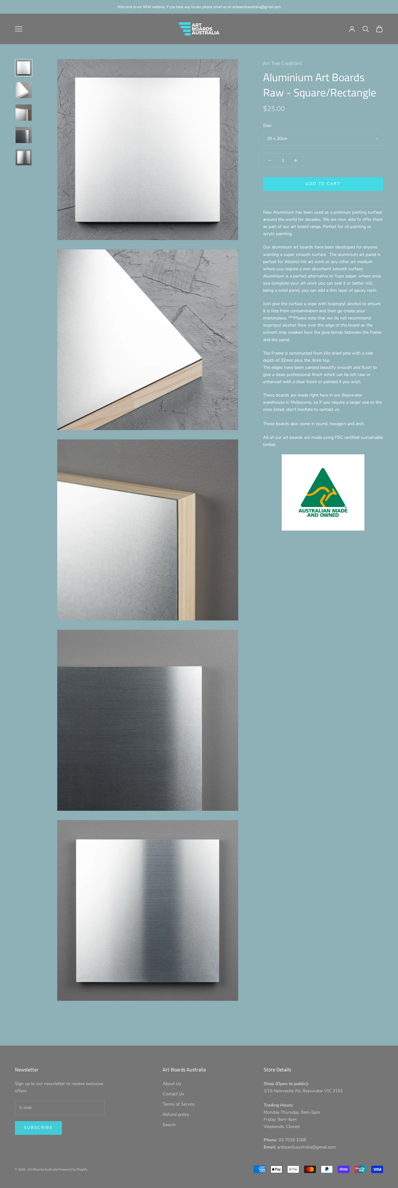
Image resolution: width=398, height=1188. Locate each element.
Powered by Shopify (72, 1169)
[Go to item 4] (23, 135)
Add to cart (322, 184)
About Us (172, 1084)
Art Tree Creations (282, 63)
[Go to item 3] (23, 112)
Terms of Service (179, 1104)
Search (169, 1125)
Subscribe (38, 1127)
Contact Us (173, 1094)
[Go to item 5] (23, 157)
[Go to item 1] (23, 68)
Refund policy (176, 1114)
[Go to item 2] (23, 90)
